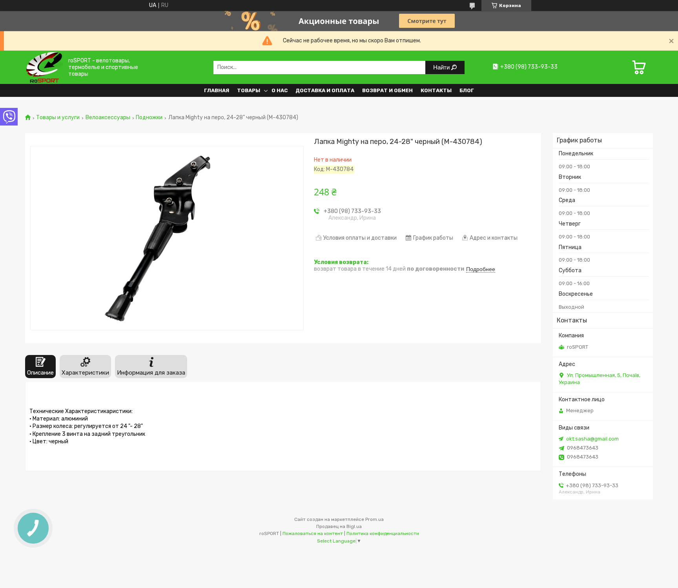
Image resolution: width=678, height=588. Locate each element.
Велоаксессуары (108, 118)
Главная (216, 90)
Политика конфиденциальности (382, 533)
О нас (280, 90)
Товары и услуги (58, 118)
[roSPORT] (44, 67)
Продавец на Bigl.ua (339, 526)
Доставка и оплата (324, 90)
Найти (442, 67)
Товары (248, 90)
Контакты (436, 90)
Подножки (149, 118)
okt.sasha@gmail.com (592, 439)
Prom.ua (374, 519)
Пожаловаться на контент (312, 533)
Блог (466, 90)
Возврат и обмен (387, 90)
